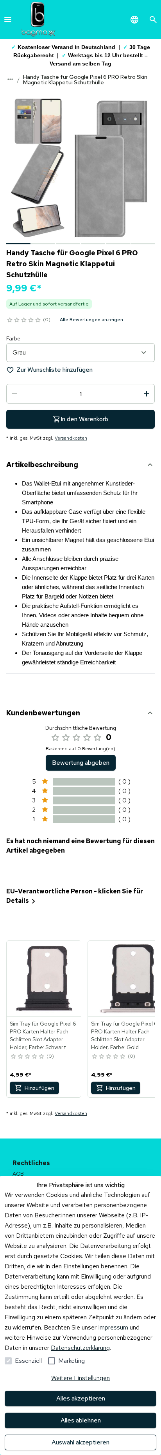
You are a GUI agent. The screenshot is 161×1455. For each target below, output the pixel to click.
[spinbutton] (80, 393)
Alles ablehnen (81, 1420)
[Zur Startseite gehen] (38, 19)
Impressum (113, 1327)
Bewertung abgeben (80, 762)
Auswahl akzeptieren (80, 1442)
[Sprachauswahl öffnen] (134, 19)
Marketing (71, 1361)
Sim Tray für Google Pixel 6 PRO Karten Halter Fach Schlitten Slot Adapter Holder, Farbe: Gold (124, 1035)
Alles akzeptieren (80, 1398)
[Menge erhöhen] (146, 393)
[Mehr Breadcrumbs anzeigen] (10, 79)
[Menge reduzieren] (14, 393)
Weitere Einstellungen (80, 1378)
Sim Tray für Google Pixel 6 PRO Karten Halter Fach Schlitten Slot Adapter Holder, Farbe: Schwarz (43, 1035)
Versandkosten (71, 438)
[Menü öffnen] (8, 19)
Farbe (13, 338)
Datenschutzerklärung (80, 1348)
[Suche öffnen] (153, 19)
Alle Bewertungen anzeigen (91, 319)
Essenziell (28, 1361)
